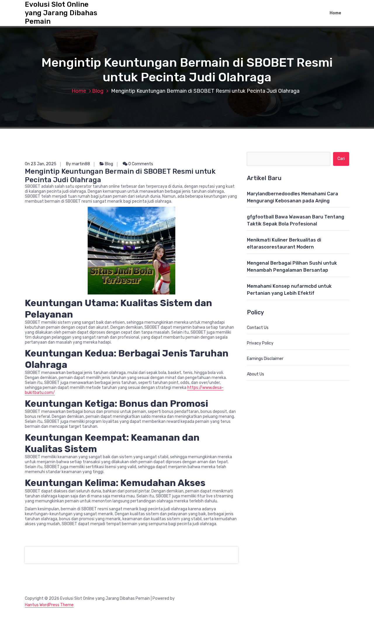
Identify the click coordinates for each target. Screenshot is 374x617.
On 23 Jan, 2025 (40, 163)
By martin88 (78, 163)
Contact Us (258, 327)
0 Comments (140, 163)
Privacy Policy (260, 343)
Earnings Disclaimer (265, 358)
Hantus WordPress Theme (49, 604)
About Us (255, 374)
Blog (97, 91)
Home (335, 13)
